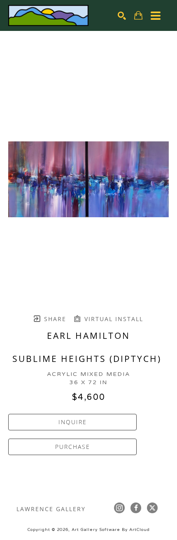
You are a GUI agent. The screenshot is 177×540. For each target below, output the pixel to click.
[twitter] (152, 507)
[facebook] (135, 507)
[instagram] (119, 507)
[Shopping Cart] (138, 15)
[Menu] (156, 16)
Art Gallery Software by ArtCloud (111, 529)
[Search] (122, 16)
